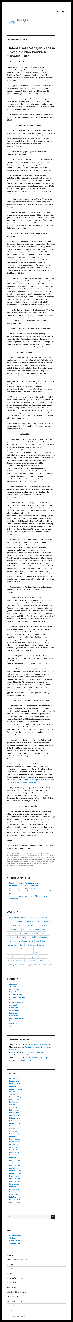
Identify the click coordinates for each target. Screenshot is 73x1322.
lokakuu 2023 (14, 1102)
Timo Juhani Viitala (16, 853)
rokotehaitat (13, 949)
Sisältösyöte (13, 1238)
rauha (52, 857)
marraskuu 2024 (15, 1089)
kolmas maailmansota (43, 857)
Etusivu (10, 1255)
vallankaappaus (44, 961)
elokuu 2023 (13, 1107)
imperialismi (24, 857)
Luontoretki (13, 1016)
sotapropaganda (21, 859)
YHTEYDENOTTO (13, 1296)
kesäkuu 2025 (14, 1081)
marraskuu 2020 (15, 1163)
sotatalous (36, 859)
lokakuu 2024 (14, 1092)
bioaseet (23, 917)
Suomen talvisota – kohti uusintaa (22, 888)
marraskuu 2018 (15, 1173)
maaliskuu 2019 (15, 1168)
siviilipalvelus (11, 859)
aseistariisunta (26, 855)
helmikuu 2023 (15, 1118)
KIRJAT (10, 1273)
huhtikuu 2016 (14, 1197)
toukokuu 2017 (14, 1184)
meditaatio (23, 941)
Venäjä (34, 863)
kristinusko (12, 941)
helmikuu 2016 (14, 1202)
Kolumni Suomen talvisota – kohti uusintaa (25, 886)
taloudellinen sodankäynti (32, 861)
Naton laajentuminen (43, 941)
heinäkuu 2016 (14, 1192)
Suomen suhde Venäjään (15, 861)
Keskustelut (13, 1005)
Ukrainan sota (31, 961)
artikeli (9, 1310)
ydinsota (32, 965)
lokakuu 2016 (14, 1189)
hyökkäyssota (32, 925)
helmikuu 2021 (14, 1160)
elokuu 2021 (13, 1150)
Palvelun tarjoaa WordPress (17, 1316)
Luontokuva (13, 1013)
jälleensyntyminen (15, 933)
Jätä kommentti (28, 865)
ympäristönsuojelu (45, 965)
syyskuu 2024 (14, 1094)
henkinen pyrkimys (31, 921)
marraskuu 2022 (15, 1123)
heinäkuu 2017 (14, 1181)
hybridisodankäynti (37, 855)
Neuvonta (13, 1021)
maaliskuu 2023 (15, 1115)
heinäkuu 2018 (14, 1179)
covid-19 (11, 921)
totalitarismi (41, 957)
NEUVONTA (11, 1283)
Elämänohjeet (14, 989)
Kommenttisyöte (15, 1241)
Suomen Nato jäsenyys (47, 859)
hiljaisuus (21, 925)
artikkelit (10, 1306)
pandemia (12, 945)
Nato (31, 941)
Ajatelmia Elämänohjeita (16, 1292)
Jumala (43, 929)
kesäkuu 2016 (14, 1194)
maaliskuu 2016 (15, 1200)
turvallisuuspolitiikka (13, 863)
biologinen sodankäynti (38, 917)
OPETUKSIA (11, 1287)
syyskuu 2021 (14, 1147)
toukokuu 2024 (15, 1097)
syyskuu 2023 (14, 1105)
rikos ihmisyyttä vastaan (35, 945)
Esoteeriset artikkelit (17, 1000)
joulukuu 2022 (14, 1121)
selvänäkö (28, 953)
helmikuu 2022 (15, 1134)
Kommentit (13, 1008)
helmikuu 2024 (15, 1099)
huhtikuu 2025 (14, 1086)
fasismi (19, 921)
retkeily (21, 945)
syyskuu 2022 (14, 1128)
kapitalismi (31, 857)
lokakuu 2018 (14, 1176)
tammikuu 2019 (15, 1171)
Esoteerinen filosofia (17, 994)
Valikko (60, 12)
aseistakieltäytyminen (14, 855)
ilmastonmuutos (14, 929)
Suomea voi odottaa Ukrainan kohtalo (23, 883)
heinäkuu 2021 (14, 1152)
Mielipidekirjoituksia (15, 1301)
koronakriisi (31, 937)
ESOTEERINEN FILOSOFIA (17, 1260)
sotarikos (30, 859)
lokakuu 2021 (14, 1144)
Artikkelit (33, 853)
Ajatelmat (13, 984)
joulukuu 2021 (14, 1139)
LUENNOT (11, 1264)
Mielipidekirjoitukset (43, 853)
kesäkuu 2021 (14, 1155)
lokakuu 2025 (14, 1078)
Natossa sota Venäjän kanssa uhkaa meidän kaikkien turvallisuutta (31, 52)
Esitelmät (12, 992)
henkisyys (12, 925)
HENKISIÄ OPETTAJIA (15, 1278)
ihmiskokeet (44, 925)
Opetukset (13, 1023)
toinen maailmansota (47, 861)
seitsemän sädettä (15, 953)
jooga (37, 929)
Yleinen (12, 1026)
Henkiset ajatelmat (16, 1002)
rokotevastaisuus (26, 949)
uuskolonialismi (26, 863)
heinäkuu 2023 (14, 1110)
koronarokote (43, 937)
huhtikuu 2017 (14, 1187)
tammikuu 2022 (15, 1136)
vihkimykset (12, 965)
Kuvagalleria (14, 1010)
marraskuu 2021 (15, 1142)
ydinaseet (19, 865)
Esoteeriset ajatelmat (17, 997)
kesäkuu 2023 (14, 1113)
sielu (36, 953)
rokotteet (38, 949)
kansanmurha (29, 933)
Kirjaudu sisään (15, 1235)
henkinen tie (46, 921)
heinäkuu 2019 (14, 1165)
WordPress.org (14, 1243)
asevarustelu (13, 917)
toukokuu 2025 (15, 1084)
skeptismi (43, 953)
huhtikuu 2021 (14, 1157)
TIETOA (10, 1269)
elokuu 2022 (14, 1131)
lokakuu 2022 (14, 1126)
